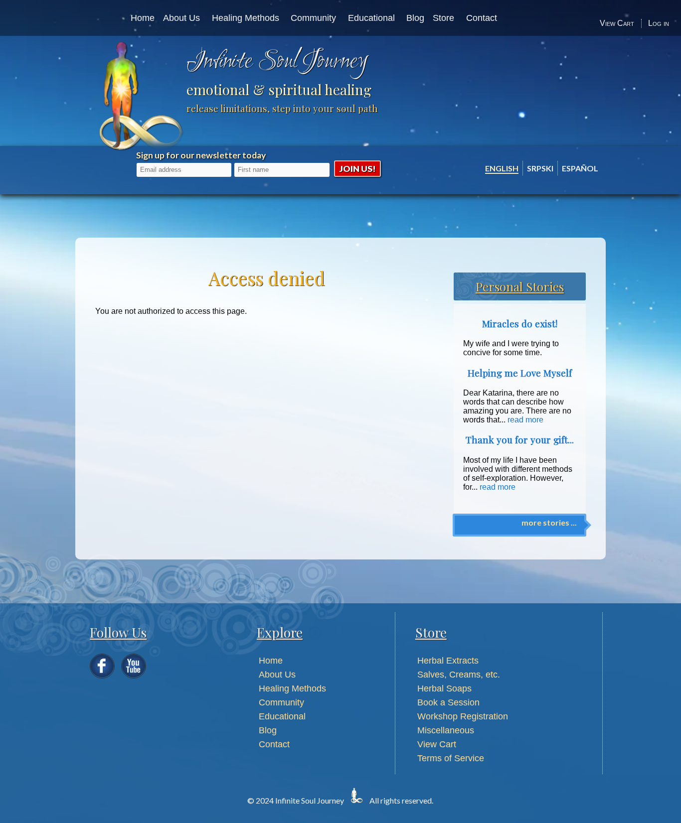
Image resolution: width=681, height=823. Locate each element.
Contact (481, 18)
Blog (415, 18)
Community (313, 18)
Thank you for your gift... (520, 439)
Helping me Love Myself (520, 373)
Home (143, 18)
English (501, 168)
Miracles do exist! (519, 323)
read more (525, 419)
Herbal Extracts (448, 661)
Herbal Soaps (444, 688)
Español (580, 168)
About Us (181, 18)
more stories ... (549, 522)
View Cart (617, 23)
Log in (658, 23)
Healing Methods (245, 18)
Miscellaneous (445, 730)
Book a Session (448, 702)
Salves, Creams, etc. (458, 675)
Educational (371, 18)
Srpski (540, 168)
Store (443, 18)
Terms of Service (450, 758)
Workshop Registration (462, 716)
